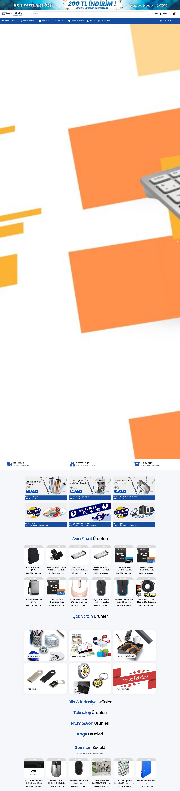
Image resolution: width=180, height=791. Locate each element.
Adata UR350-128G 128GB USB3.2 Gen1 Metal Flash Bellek (101, 570)
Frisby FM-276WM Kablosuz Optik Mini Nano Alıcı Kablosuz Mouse (124, 602)
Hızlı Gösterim (39, 555)
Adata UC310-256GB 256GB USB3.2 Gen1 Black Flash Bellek (56, 570)
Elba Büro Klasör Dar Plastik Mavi (146, 782)
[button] (86, 457)
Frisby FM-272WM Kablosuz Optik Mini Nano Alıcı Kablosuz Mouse (101, 602)
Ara (146, 14)
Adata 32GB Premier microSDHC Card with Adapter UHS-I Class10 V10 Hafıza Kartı (56, 603)
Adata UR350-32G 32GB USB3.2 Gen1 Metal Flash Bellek (79, 570)
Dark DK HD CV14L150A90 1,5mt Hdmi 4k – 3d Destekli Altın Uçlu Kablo (146, 602)
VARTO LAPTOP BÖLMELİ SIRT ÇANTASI (33, 601)
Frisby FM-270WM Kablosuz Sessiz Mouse (79, 782)
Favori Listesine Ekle (39, 550)
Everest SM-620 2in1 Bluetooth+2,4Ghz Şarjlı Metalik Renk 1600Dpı (56, 783)
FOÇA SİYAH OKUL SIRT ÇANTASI (33, 569)
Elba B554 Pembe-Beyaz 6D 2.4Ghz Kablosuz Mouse (79, 601)
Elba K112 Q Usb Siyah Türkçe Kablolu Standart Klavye (33, 782)
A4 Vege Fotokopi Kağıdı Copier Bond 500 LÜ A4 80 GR (124, 782)
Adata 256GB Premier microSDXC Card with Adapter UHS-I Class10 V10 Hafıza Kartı (123, 571)
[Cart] (174, 14)
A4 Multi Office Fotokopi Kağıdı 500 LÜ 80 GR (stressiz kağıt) (101, 783)
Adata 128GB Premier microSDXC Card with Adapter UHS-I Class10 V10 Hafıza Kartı (146, 571)
